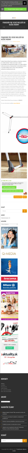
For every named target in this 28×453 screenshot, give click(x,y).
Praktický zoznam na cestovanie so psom (12, 424)
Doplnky (18, 41)
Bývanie (15, 41)
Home (4, 27)
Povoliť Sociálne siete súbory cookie (12, 191)
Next (24, 197)
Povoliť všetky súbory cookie (15, 9)
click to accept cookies (9, 187)
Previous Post (18, 197)
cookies (20, 2)
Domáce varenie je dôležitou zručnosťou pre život (13, 421)
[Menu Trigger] (25, 3)
